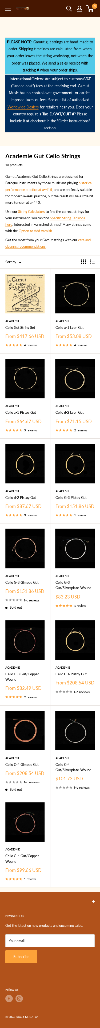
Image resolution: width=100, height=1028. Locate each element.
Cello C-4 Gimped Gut (22, 764)
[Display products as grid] (83, 261)
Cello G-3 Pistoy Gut (71, 497)
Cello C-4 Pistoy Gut (71, 674)
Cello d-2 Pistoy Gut (20, 497)
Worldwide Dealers (23, 107)
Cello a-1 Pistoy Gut (20, 412)
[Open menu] (8, 9)
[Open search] (69, 9)
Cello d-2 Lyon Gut (69, 412)
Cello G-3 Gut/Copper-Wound (22, 676)
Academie (12, 321)
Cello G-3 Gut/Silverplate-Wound (73, 585)
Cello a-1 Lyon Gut (69, 327)
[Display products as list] (92, 261)
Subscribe (21, 956)
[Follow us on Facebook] (9, 998)
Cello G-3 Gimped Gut (22, 582)
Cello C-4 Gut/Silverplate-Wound (73, 767)
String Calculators (31, 211)
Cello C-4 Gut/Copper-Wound (22, 858)
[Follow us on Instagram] (19, 998)
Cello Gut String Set (20, 327)
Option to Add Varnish (35, 231)
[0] (90, 8)
